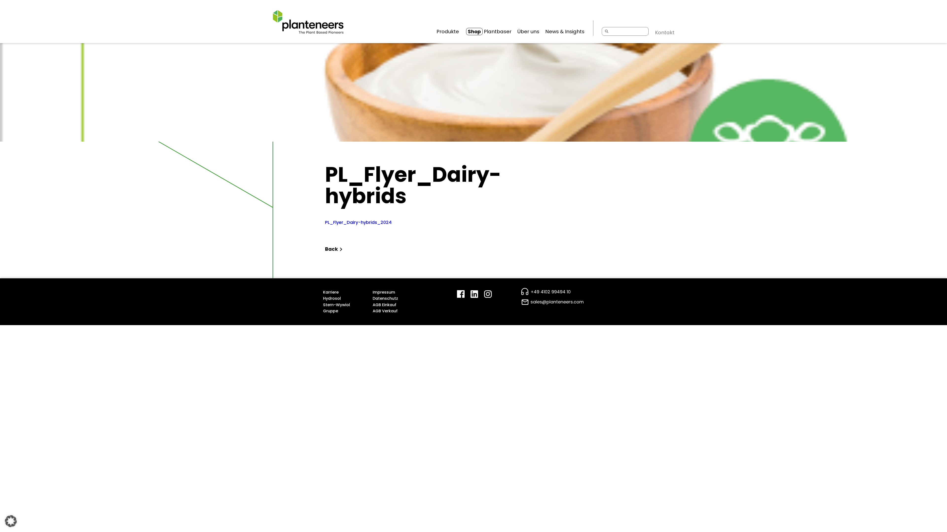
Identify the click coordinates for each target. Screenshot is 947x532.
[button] (11, 521)
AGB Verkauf (385, 311)
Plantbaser (489, 31)
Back (331, 249)
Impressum (384, 292)
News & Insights (564, 31)
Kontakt (664, 32)
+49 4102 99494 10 (550, 292)
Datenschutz (385, 298)
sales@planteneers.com (557, 302)
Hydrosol (332, 298)
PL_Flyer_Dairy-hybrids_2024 (358, 222)
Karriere (331, 292)
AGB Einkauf (384, 305)
